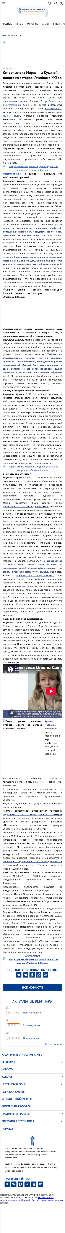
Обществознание (12, 173)
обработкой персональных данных (45, 1200)
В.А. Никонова (53, 108)
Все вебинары (53, 1044)
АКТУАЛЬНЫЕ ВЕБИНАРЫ (32, 1001)
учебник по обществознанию (35, 575)
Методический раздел (17, 1099)
